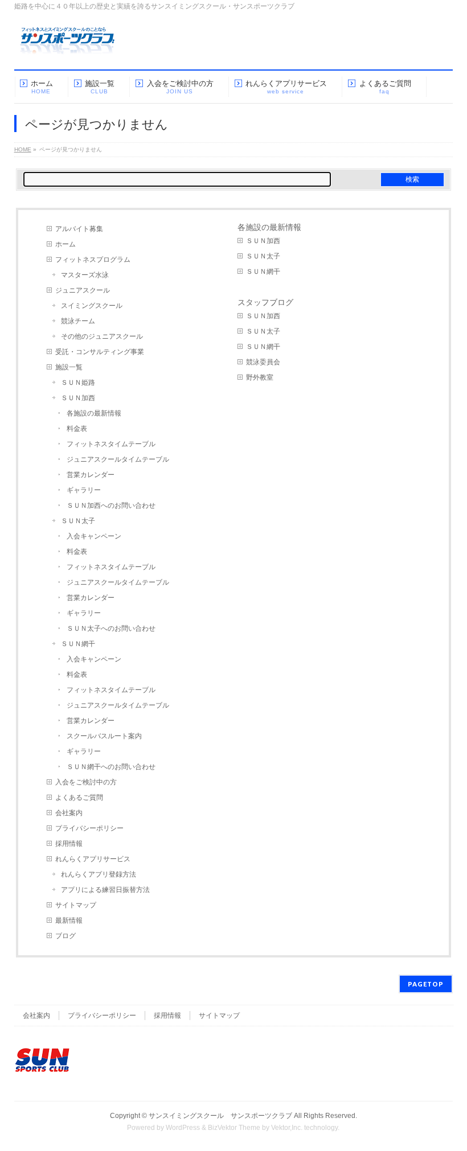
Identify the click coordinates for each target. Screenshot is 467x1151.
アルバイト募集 (79, 229)
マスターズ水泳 (85, 275)
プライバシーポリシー (89, 828)
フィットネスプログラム (92, 260)
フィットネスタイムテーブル (111, 444)
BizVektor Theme (234, 1128)
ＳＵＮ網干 (78, 644)
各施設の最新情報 (94, 413)
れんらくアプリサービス (92, 859)
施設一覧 (69, 367)
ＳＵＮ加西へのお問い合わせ (111, 505)
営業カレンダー (90, 475)
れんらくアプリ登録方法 (98, 874)
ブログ (65, 936)
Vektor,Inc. (286, 1128)
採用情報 (69, 844)
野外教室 (259, 377)
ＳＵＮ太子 (78, 521)
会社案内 (69, 813)
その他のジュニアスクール (102, 336)
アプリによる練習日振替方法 (105, 890)
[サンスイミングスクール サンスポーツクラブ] (67, 45)
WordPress (183, 1128)
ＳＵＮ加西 (78, 398)
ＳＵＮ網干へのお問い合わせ (111, 767)
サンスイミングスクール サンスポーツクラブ (220, 1116)
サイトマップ (75, 905)
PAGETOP (426, 984)
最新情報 (69, 920)
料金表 (77, 429)
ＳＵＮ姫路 (78, 383)
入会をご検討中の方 (86, 782)
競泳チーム (78, 321)
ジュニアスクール (82, 290)
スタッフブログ (265, 302)
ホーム (65, 244)
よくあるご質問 (79, 797)
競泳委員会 (263, 362)
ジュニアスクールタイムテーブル (118, 459)
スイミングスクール (91, 306)
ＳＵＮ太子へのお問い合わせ (111, 628)
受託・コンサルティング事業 (99, 352)
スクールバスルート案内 (104, 736)
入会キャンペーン (94, 536)
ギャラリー (84, 490)
